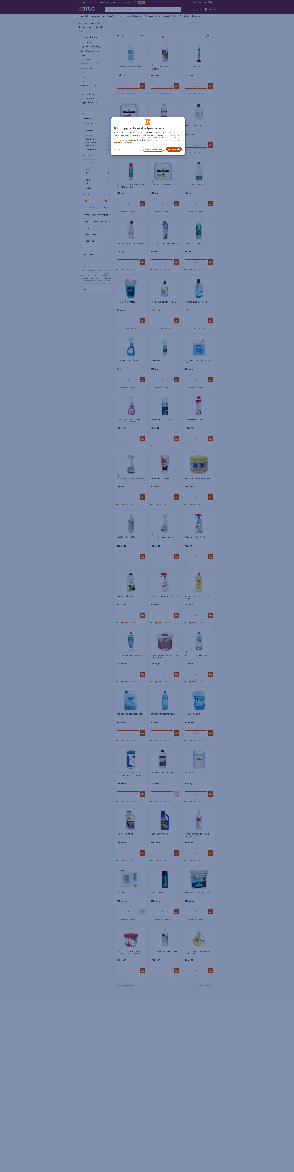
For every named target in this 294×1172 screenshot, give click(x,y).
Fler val (117, 149)
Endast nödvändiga (153, 149)
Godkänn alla (174, 149)
